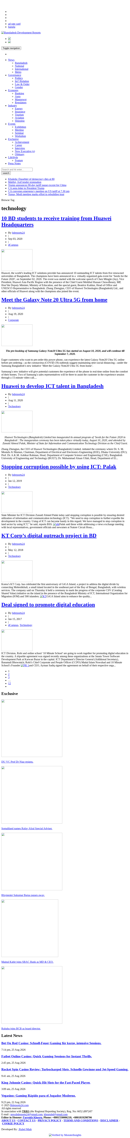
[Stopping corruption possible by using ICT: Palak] (16, 512)
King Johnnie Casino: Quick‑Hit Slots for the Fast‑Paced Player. (45, 1082)
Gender (19, 87)
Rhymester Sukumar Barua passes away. (23, 895)
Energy (19, 108)
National (19, 66)
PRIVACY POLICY (49, 1120)
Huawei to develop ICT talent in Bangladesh (52, 386)
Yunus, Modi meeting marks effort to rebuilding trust (36, 194)
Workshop (20, 136)
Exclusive (13, 139)
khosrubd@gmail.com (56, 1114)
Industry (12, 105)
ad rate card (14, 23)
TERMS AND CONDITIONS (80, 1120)
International (21, 69)
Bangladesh (21, 62)
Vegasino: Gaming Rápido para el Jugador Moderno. (38, 1095)
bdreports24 (18, 232)
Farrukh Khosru (32, 1117)
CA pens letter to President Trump (26, 188)
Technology (14, 406)
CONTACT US (27, 1120)
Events (11, 123)
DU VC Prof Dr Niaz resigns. (17, 761)
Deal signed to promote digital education (48, 605)
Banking (19, 93)
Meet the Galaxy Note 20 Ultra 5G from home (54, 300)
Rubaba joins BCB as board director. (21, 1028)
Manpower (21, 99)
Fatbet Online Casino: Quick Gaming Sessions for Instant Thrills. (46, 1056)
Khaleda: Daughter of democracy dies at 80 (31, 179)
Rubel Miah (25, 1129)
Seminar (19, 133)
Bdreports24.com (19, 1105)
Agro (17, 96)
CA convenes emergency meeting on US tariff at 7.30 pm (38, 191)
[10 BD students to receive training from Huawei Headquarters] (16, 270)
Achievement (22, 142)
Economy (13, 90)
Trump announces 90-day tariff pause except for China (37, 185)
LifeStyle (13, 157)
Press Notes (14, 163)
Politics (19, 78)
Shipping (20, 120)
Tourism (19, 114)
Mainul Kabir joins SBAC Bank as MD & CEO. (27, 961)
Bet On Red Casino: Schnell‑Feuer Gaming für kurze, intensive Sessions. (51, 1043)
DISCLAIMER (109, 1120)
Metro (18, 72)
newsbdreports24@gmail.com (26, 1114)
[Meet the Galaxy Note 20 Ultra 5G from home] (16, 345)
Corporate (13, 320)
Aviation (19, 117)
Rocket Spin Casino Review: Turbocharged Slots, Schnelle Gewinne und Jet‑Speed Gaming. (64, 1069)
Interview (20, 148)
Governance (14, 75)
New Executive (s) (25, 151)
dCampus (13, 244)
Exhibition (20, 126)
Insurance (20, 111)
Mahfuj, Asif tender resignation (24, 182)
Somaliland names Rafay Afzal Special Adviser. (26, 828)
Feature (19, 160)
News (11, 59)
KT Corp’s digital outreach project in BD (48, 535)
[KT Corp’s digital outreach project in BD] (16, 581)
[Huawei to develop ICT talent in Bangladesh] (16, 431)
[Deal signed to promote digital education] (16, 650)
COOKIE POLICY (13, 1123)
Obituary (19, 154)
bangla (11, 26)
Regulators (20, 102)
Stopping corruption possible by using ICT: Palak (58, 467)
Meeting (19, 129)
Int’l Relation (22, 81)
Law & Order (22, 84)
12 (9, 683)
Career (18, 145)
